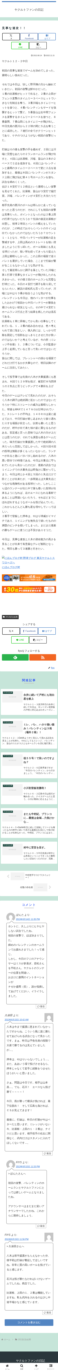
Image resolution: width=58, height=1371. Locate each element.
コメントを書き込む (29, 1322)
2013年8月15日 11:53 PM (28, 1166)
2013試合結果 (11, 617)
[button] (38, 45)
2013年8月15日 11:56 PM (17, 1239)
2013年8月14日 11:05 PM (28, 919)
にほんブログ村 (11, 567)
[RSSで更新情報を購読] (42, 657)
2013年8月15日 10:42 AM (17, 1019)
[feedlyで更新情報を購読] (15, 657)
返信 (42, 1006)
